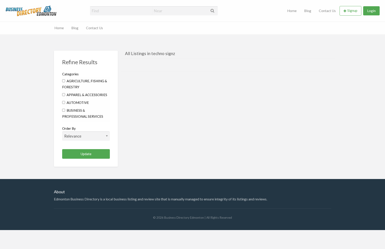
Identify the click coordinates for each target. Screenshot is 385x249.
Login (371, 11)
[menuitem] (291, 11)
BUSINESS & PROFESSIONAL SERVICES (82, 113)
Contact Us (327, 11)
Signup (352, 10)
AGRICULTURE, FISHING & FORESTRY (84, 84)
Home (292, 11)
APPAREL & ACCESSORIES (86, 95)
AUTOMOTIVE (77, 103)
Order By (69, 128)
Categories (70, 74)
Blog (307, 11)
